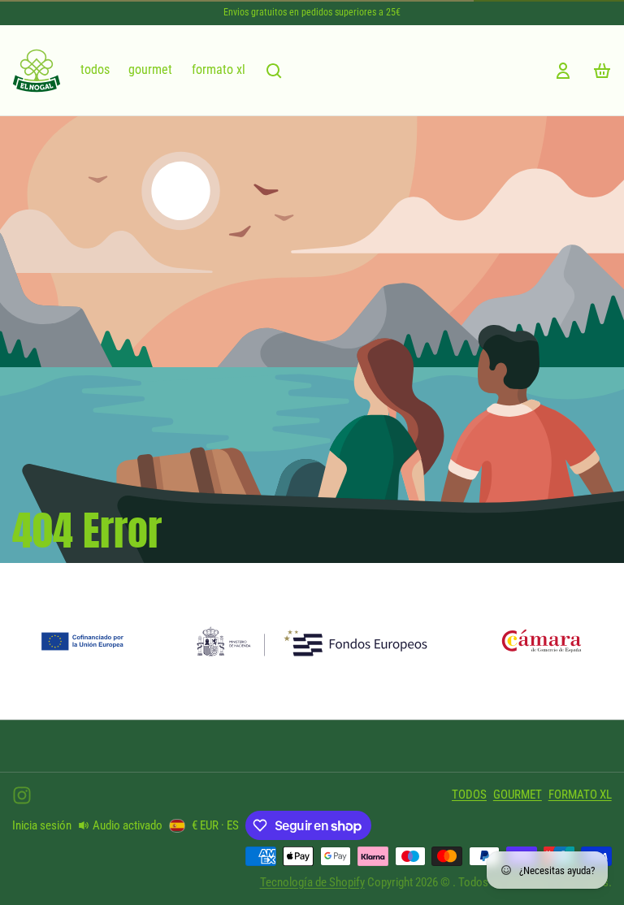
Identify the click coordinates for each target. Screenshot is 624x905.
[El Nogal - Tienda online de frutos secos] (36, 70)
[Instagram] (22, 795)
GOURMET (150, 70)
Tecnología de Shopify (312, 882)
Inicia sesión (42, 825)
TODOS (95, 70)
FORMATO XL (218, 70)
